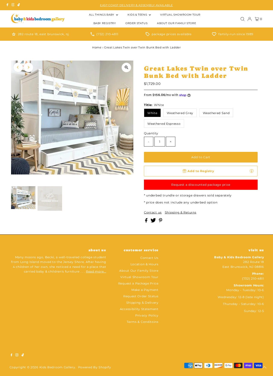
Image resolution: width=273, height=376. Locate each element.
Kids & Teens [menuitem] (138, 14)
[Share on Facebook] (146, 221)
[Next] (28, 67)
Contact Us (149, 258)
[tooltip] (251, 170)
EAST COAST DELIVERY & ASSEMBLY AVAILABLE (136, 5)
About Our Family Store (138, 271)
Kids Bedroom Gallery (57, 367)
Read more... (96, 271)
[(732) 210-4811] (92, 35)
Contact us (153, 212)
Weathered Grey (180, 113)
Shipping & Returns (180, 212)
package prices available (172, 34)
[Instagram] (13, 5)
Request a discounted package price (200, 185)
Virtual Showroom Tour (139, 277)
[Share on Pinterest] (160, 221)
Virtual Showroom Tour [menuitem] (180, 14)
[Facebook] (7, 5)
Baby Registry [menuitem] (104, 23)
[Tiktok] (18, 5)
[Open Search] (242, 19)
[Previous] (18, 67)
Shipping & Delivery (142, 303)
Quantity (151, 133)
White (152, 113)
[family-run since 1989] (214, 35)
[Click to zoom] (126, 67)
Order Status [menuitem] (136, 23)
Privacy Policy (146, 315)
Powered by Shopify (94, 367)
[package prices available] (148, 35)
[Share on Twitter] (154, 221)
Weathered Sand (216, 113)
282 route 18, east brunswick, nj (43, 34)
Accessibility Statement (139, 309)
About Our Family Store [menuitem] (176, 23)
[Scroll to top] (264, 367)
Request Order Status (140, 296)
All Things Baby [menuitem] (102, 14)
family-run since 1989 (235, 34)
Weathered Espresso (164, 124)
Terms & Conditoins (142, 322)
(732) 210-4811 (107, 34)
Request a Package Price (138, 283)
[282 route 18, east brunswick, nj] (14, 35)
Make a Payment (144, 290)
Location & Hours (144, 264)
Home (97, 47)
